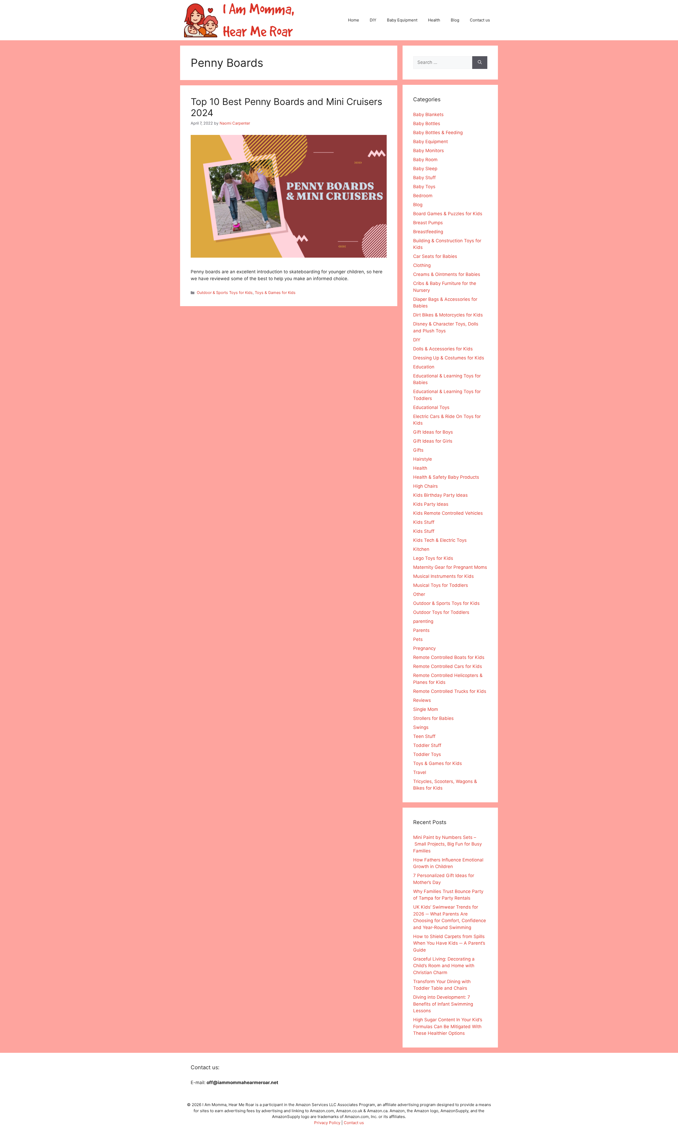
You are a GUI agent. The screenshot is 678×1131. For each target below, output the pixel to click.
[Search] (479, 62)
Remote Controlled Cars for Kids (447, 666)
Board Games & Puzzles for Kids (447, 213)
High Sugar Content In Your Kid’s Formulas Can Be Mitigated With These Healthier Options (447, 1026)
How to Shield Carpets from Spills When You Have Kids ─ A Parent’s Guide (449, 943)
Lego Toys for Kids (433, 558)
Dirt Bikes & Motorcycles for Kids (448, 315)
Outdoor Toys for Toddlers (441, 612)
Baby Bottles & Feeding (438, 132)
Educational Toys (431, 407)
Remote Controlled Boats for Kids (448, 657)
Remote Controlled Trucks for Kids (449, 691)
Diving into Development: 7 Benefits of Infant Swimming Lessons (443, 1003)
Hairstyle (422, 459)
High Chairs (425, 486)
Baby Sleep (425, 168)
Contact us (480, 20)
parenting (423, 621)
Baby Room (425, 159)
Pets (418, 639)
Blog (455, 20)
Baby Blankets (428, 114)
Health (434, 20)
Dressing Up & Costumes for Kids (448, 357)
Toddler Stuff (427, 745)
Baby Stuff (424, 177)
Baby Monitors (428, 150)
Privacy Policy (327, 1122)
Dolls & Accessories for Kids (443, 348)
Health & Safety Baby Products (446, 477)
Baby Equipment (402, 20)
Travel (419, 772)
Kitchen (421, 549)
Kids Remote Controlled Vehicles (448, 513)
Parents (421, 630)
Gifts (418, 450)
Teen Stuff (424, 736)
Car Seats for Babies (435, 256)
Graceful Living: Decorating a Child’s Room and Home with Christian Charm (444, 965)
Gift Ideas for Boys (433, 432)
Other (419, 594)
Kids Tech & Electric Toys (440, 540)
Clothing (422, 265)
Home (353, 20)
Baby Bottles (426, 123)
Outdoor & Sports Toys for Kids (225, 292)
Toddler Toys (427, 754)
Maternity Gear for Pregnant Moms (450, 567)
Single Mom (425, 709)
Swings (421, 727)
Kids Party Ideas (430, 504)
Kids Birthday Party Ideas (440, 495)
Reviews (422, 700)
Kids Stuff (423, 522)
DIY (373, 20)
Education (423, 366)
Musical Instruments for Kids (443, 576)
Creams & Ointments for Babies (446, 274)
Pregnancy (424, 648)
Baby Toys (424, 186)
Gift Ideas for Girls (432, 441)
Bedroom (422, 195)
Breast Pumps (428, 222)
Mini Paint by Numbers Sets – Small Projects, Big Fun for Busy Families (447, 844)
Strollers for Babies (433, 718)
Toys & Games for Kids (275, 292)
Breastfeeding (428, 231)
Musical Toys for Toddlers (440, 585)
